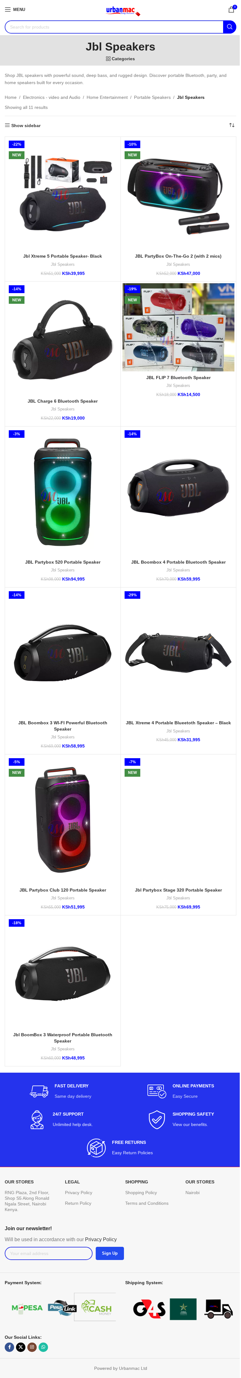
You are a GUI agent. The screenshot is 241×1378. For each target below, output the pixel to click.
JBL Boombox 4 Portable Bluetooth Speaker (178, 562)
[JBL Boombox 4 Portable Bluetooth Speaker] (178, 492)
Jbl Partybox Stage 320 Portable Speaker (178, 890)
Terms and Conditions (147, 1203)
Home (11, 97)
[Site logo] (120, 9)
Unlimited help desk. (73, 1124)
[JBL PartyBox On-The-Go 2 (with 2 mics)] (178, 194)
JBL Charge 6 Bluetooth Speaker (63, 401)
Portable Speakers (152, 97)
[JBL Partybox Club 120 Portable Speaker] (63, 820)
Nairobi (192, 1192)
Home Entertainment (107, 97)
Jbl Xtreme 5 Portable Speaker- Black (62, 256)
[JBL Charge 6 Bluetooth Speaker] (63, 339)
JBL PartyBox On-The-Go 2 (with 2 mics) (178, 256)
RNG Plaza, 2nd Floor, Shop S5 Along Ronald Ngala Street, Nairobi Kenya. (27, 1201)
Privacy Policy (78, 1192)
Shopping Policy (141, 1192)
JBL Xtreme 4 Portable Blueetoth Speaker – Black (178, 722)
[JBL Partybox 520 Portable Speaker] (63, 492)
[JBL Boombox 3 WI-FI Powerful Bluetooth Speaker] (63, 653)
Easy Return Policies (133, 1152)
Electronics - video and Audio (51, 97)
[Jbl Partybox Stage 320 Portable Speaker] (178, 820)
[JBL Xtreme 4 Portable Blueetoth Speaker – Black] (178, 653)
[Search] (229, 27)
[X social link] (20, 1347)
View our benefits (190, 1124)
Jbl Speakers (63, 264)
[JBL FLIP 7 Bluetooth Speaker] (178, 327)
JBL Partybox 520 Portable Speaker (62, 562)
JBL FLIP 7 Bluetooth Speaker (178, 377)
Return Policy (78, 1203)
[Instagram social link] (32, 1347)
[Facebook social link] (9, 1347)
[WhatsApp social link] (43, 1347)
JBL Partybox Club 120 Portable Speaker (62, 890)
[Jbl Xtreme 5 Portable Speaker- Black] (63, 194)
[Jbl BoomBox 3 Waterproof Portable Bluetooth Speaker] (63, 973)
